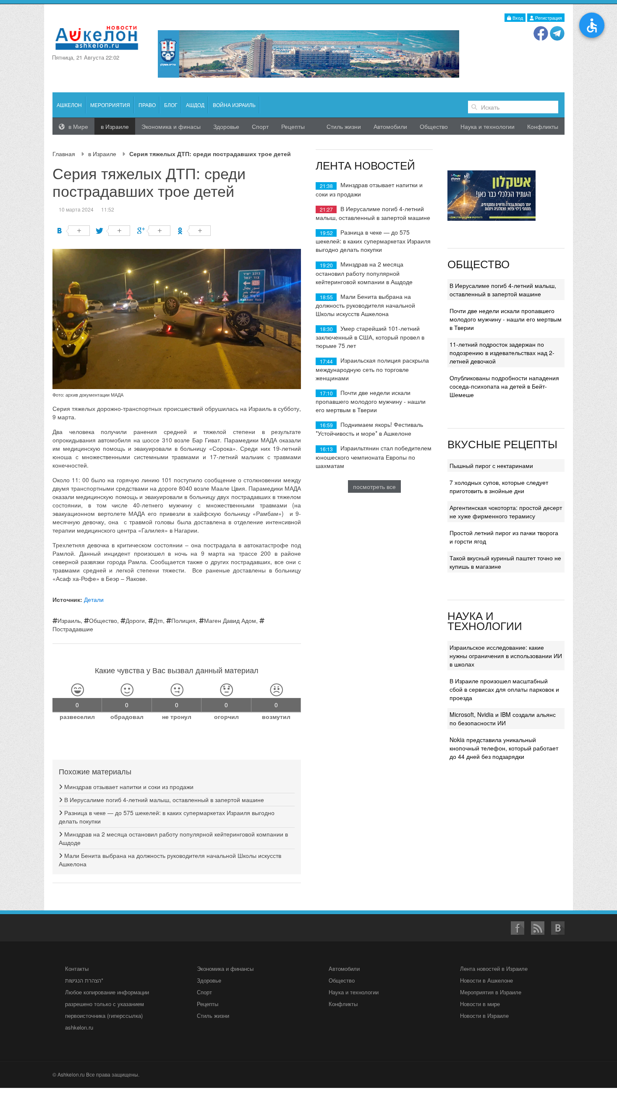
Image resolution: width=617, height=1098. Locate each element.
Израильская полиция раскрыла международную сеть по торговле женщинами (372, 369)
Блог (171, 104)
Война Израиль (234, 104)
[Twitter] (113, 230)
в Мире (77, 126)
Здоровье (226, 126)
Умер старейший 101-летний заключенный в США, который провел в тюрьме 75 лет (370, 337)
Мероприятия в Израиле (490, 992)
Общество (434, 126)
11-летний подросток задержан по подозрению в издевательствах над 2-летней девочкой (502, 352)
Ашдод (195, 104)
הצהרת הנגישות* (84, 980)
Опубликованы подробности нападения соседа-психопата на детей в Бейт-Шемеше (504, 386)
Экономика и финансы (225, 969)
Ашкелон (69, 104)
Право (147, 104)
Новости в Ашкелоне (486, 980)
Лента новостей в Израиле (494, 969)
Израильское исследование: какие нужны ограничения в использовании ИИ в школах (506, 655)
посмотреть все (374, 486)
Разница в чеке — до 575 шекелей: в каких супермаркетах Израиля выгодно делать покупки (373, 241)
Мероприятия (110, 104)
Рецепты (293, 126)
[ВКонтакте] (73, 230)
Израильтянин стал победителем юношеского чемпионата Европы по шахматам (373, 456)
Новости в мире (480, 1004)
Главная (63, 153)
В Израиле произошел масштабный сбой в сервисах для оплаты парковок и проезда (504, 689)
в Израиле (102, 153)
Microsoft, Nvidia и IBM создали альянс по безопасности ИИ (503, 718)
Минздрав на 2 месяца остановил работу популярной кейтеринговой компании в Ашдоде (364, 272)
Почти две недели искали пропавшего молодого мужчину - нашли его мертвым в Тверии (371, 401)
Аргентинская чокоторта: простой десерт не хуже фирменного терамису (506, 511)
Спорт (260, 126)
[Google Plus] (154, 230)
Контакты (77, 969)
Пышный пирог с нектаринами (491, 465)
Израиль (69, 620)
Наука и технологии (487, 126)
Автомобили (390, 126)
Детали (94, 599)
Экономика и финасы (171, 126)
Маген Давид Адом (230, 620)
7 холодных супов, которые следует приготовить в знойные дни (499, 486)
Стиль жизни (344, 126)
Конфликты (542, 126)
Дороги (135, 620)
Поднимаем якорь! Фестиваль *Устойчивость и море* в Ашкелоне (369, 428)
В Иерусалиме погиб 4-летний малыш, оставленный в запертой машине (163, 799)
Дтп (158, 620)
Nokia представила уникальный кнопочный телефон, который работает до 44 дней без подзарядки (504, 748)
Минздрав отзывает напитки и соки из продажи (128, 786)
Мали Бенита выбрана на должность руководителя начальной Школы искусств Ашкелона (365, 305)
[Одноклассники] (194, 230)
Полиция (183, 620)
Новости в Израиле (484, 1016)
